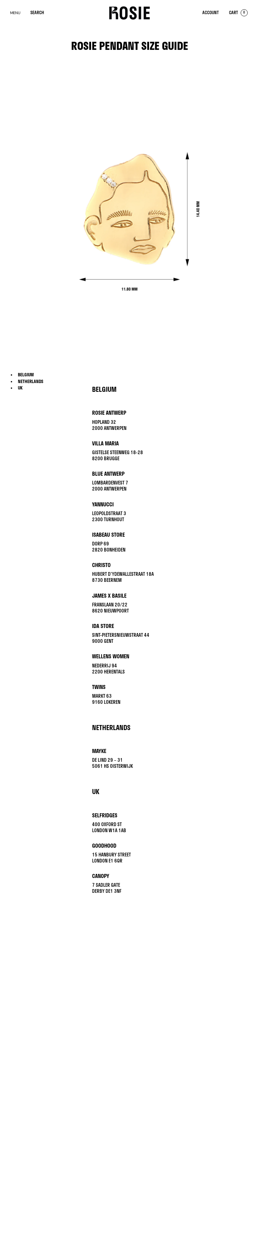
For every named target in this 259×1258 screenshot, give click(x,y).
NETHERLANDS (30, 381)
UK (20, 387)
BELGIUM (26, 374)
